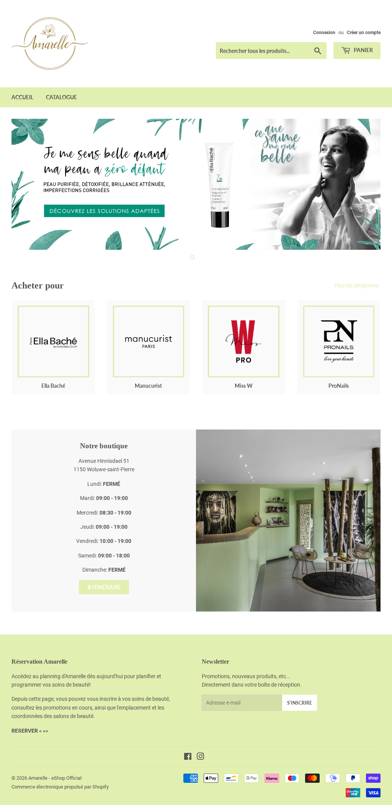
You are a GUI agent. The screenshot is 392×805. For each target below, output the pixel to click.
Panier (363, 50)
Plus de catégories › (358, 285)
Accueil (22, 97)
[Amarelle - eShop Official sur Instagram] (200, 757)
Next (368, 184)
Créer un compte (364, 32)
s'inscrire (299, 703)
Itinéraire (106, 587)
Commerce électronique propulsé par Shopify (60, 787)
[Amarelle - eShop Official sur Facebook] (188, 757)
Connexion (324, 32)
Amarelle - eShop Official (55, 778)
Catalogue (61, 97)
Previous (24, 184)
